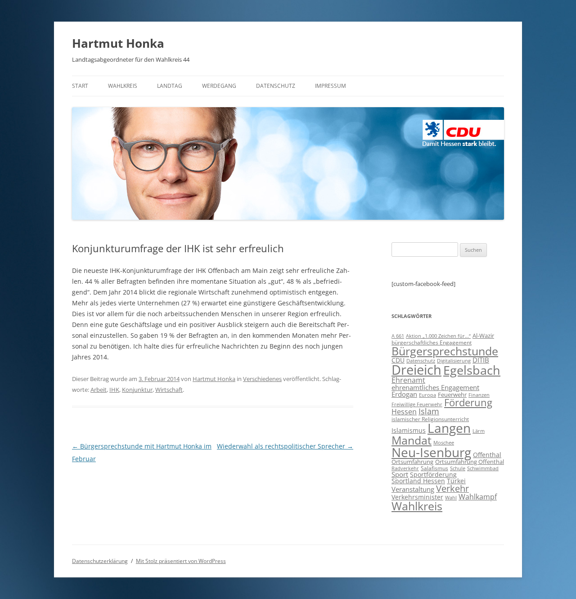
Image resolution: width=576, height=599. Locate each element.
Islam (428, 411)
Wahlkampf (478, 497)
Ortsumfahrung (412, 462)
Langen (449, 427)
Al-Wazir (483, 335)
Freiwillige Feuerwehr (417, 404)
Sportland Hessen (418, 480)
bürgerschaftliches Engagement (432, 342)
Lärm (478, 430)
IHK (114, 390)
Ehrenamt (408, 380)
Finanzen (479, 395)
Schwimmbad (483, 468)
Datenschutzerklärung (100, 561)
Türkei (456, 480)
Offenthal (487, 454)
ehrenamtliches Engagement (435, 387)
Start (80, 86)
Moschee (443, 442)
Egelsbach (471, 370)
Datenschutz (275, 86)
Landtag (169, 86)
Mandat (412, 440)
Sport (400, 474)
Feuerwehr (452, 394)
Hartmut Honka (118, 43)
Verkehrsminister (417, 497)
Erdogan (404, 394)
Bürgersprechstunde (445, 350)
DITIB (480, 359)
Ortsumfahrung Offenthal (469, 462)
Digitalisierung (454, 360)
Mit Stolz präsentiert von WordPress (181, 561)
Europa (427, 395)
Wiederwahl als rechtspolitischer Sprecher (285, 446)
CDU (398, 360)
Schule (457, 468)
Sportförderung (433, 474)
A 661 (398, 335)
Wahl (451, 497)
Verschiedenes (262, 379)
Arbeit (98, 390)
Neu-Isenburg (431, 452)
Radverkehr (405, 468)
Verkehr (452, 488)
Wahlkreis (122, 86)
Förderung (468, 402)
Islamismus (409, 430)
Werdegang (219, 86)
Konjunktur (137, 390)
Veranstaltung (413, 489)
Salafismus (434, 468)
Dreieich (416, 370)
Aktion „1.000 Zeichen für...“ (438, 336)
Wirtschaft (169, 390)
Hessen (404, 412)
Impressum (330, 86)
